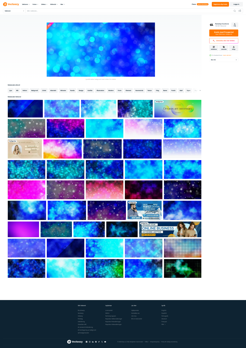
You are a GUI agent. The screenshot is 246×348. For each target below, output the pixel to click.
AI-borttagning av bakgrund (87, 330)
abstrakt (53, 90)
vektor (25, 90)
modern (111, 90)
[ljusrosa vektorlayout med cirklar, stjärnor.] (65, 189)
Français (164, 321)
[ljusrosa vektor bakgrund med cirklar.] (26, 189)
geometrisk (139, 90)
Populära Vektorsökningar (113, 319)
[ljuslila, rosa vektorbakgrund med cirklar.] (23, 229)
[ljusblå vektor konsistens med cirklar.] (104, 128)
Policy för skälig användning (169, 342)
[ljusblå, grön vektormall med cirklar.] (182, 268)
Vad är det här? (227, 55)
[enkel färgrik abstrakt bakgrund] (143, 248)
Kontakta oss (135, 313)
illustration (100, 90)
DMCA (107, 313)
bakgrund (34, 90)
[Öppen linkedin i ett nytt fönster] (93, 341)
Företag (80, 319)
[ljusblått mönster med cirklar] (25, 108)
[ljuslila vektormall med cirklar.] (182, 210)
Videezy (80, 316)
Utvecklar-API (82, 324)
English (164, 310)
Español (164, 313)
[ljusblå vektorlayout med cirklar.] (65, 248)
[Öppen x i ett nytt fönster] (102, 341)
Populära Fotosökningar (113, 321)
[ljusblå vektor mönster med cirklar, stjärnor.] (102, 149)
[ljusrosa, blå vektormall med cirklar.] (135, 108)
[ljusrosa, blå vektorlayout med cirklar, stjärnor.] (26, 128)
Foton (35, 4)
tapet (188, 90)
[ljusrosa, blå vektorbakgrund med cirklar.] (65, 128)
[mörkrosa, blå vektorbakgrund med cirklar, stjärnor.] (182, 189)
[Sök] (235, 11)
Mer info (213, 60)
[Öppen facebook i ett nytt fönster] (86, 341)
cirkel (44, 90)
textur (150, 90)
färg (157, 90)
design (81, 90)
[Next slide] (198, 90)
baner (165, 90)
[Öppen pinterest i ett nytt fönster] (96, 341)
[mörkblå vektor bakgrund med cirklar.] (89, 229)
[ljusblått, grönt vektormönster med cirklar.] (104, 268)
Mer (62, 4)
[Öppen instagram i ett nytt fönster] (89, 341)
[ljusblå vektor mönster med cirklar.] (26, 169)
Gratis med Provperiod (224, 33)
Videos (43, 4)
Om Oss (133, 316)
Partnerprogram (110, 316)
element (128, 90)
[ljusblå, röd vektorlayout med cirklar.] (182, 248)
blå (17, 90)
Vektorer (25, 4)
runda (72, 90)
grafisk (90, 90)
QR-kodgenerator (83, 333)
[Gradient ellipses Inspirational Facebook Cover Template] (177, 108)
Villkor (146, 342)
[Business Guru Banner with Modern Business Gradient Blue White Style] (144, 210)
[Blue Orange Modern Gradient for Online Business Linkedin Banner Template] (170, 229)
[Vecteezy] (11, 4)
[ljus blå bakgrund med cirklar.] (98, 108)
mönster (63, 90)
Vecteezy (80, 313)
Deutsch (164, 319)
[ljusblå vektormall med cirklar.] (182, 128)
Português (165, 316)
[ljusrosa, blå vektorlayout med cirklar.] (62, 149)
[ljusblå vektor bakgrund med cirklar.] (61, 108)
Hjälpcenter (135, 310)
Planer (194, 4)
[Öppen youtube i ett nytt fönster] (105, 341)
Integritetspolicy (155, 342)
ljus (10, 90)
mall (181, 90)
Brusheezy (81, 310)
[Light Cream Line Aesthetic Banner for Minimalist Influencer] (25, 149)
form (119, 90)
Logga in (236, 4)
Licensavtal (109, 310)
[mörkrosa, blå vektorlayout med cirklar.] (143, 189)
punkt (173, 90)
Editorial (53, 4)
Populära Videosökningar (113, 324)
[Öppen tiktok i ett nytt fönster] (99, 341)
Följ (235, 26)
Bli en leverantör (136, 319)
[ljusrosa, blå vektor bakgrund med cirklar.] (143, 128)
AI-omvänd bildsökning (85, 327)
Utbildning (81, 321)
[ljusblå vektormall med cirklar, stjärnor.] (56, 229)
